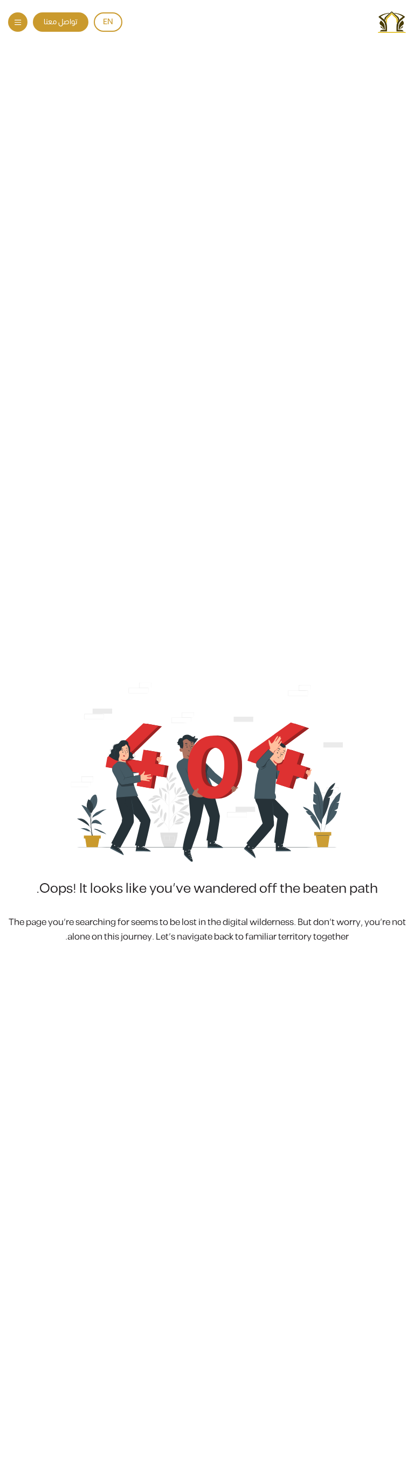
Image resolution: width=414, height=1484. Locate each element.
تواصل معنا (61, 22)
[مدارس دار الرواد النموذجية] (392, 22)
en (108, 22)
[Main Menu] (17, 22)
